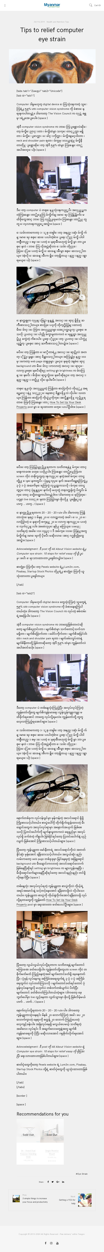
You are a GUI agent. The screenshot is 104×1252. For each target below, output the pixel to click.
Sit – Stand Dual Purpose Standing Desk (28, 1154)
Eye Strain (82, 1174)
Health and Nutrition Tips (58, 22)
